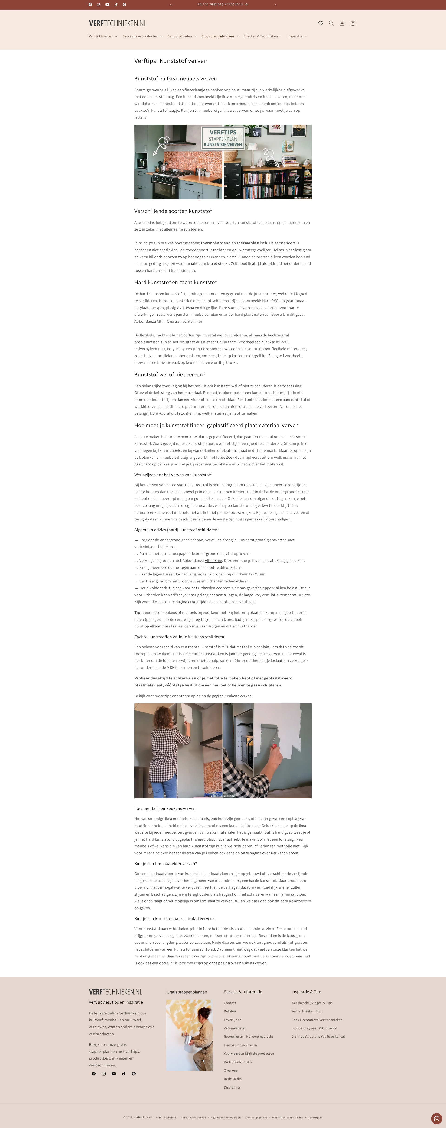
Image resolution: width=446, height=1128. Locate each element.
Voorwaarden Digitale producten (249, 1053)
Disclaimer (232, 1087)
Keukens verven (238, 695)
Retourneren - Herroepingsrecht (248, 1036)
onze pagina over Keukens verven (269, 852)
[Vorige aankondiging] (171, 4)
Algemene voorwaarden (226, 1117)
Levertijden (233, 1019)
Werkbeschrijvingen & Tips (312, 1002)
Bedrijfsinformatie (238, 1062)
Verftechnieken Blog (307, 1011)
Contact (230, 1002)
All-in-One (213, 560)
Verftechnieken (143, 1117)
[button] (102, 36)
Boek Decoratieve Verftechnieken (317, 1019)
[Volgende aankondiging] (275, 4)
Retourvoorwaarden (193, 1117)
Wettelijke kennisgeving (287, 1117)
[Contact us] (436, 1118)
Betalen (230, 1011)
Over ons (231, 1070)
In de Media (233, 1078)
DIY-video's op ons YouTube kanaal (318, 1036)
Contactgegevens (257, 1117)
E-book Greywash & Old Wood (314, 1028)
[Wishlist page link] (320, 23)
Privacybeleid (167, 1117)
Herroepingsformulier (241, 1045)
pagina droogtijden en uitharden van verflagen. (216, 601)
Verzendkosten (235, 1028)
